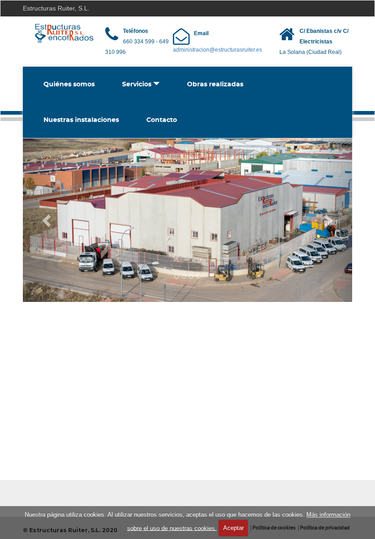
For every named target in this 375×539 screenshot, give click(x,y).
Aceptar (233, 527)
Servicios (137, 84)
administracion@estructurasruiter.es (217, 50)
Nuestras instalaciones (81, 120)
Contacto (161, 120)
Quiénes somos (69, 84)
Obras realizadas (215, 84)
